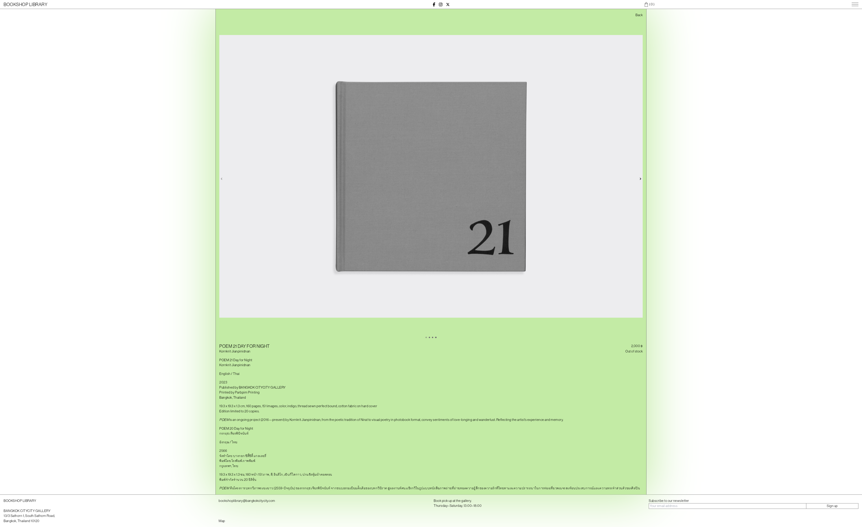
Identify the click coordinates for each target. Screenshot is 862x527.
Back (639, 15)
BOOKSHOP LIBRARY (25, 4)
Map (222, 521)
